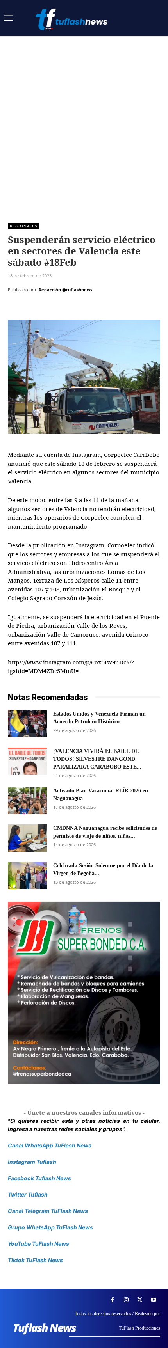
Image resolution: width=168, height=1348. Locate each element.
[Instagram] (126, 1300)
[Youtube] (153, 1300)
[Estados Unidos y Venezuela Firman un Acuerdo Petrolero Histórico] (27, 723)
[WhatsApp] (69, 309)
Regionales (23, 226)
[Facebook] (15, 309)
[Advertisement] (84, 124)
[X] (33, 309)
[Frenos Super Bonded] (84, 993)
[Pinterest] (51, 309)
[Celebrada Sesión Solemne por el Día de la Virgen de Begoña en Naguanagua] (27, 875)
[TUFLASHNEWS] (72, 19)
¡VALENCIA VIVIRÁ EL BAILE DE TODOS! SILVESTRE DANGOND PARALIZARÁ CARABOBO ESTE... (97, 759)
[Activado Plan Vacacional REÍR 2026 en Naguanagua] (27, 800)
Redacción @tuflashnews (65, 290)
